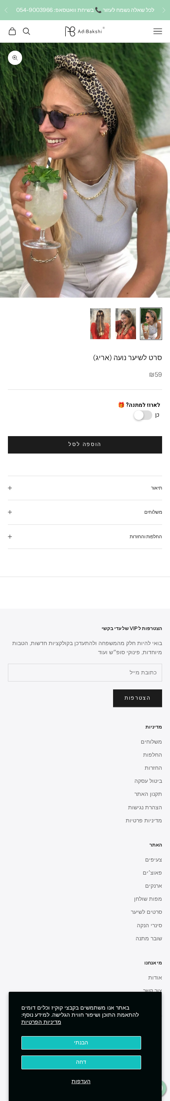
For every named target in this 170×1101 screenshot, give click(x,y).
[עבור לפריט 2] (126, 324)
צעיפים (153, 860)
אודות (155, 977)
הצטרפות (138, 698)
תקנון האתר (148, 794)
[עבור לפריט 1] (151, 324)
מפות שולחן (148, 899)
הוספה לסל (84, 444)
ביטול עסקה (148, 781)
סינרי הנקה (149, 925)
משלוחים (151, 742)
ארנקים (153, 886)
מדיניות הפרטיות (41, 1022)
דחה (81, 1062)
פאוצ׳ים (152, 873)
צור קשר (152, 991)
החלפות (152, 755)
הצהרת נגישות (145, 807)
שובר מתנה (149, 938)
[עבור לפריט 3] (100, 324)
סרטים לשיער (146, 912)
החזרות (153, 768)
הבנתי (81, 1042)
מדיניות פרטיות (144, 820)
